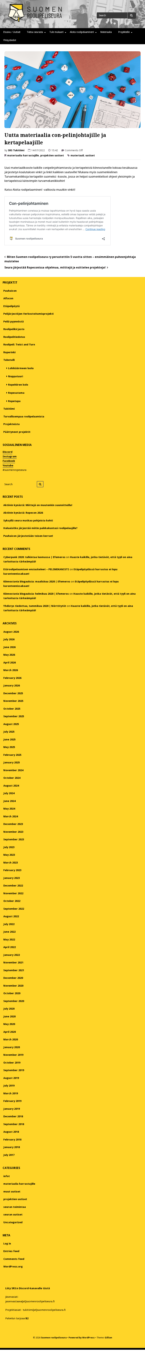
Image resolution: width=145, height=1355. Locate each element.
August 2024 (11, 785)
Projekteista (11, 424)
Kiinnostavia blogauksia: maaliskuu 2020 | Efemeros (36, 581)
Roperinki (9, 352)
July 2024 (8, 793)
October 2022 (11, 901)
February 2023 (12, 870)
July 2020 (8, 1008)
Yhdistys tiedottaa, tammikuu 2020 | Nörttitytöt (34, 606)
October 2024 (11, 777)
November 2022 (13, 893)
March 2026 (10, 670)
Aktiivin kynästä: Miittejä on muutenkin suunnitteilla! (37, 505)
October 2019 (11, 1062)
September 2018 (13, 1124)
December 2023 (13, 824)
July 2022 (8, 924)
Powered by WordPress (82, 1337)
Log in (7, 1243)
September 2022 (13, 908)
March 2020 (10, 1039)
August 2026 (11, 631)
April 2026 (9, 662)
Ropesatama (16, 392)
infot (6, 1176)
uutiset (90, 155)
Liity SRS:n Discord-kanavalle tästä (27, 1288)
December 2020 (13, 978)
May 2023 (9, 854)
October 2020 (11, 993)
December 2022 (13, 885)
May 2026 (9, 654)
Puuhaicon (10, 290)
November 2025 (13, 701)
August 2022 (11, 916)
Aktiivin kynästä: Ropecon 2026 (23, 512)
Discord (7, 451)
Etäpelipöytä (11, 306)
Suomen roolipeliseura (54, 1337)
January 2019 (11, 1108)
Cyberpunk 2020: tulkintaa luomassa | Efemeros (34, 557)
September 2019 (13, 1070)
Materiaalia (106, 32)
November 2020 (13, 985)
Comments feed (13, 1259)
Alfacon (8, 298)
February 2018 (12, 1139)
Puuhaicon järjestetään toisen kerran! (28, 536)
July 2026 (8, 639)
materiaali (77, 155)
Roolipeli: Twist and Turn (19, 344)
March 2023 (10, 862)
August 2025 (11, 724)
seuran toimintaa (14, 1207)
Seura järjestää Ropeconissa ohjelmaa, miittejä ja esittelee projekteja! (55, 267)
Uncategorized (12, 1222)
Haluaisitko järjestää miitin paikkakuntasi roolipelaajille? (40, 528)
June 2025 (9, 739)
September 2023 (13, 839)
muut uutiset (11, 1191)
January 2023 (11, 878)
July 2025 (8, 731)
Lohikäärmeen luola (21, 368)
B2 (26, 1318)
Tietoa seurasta (35, 32)
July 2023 (8, 847)
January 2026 (11, 685)
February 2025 (12, 754)
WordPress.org (13, 1266)
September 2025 (13, 716)
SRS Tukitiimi (16, 150)
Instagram (10, 456)
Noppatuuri (15, 376)
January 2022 (11, 955)
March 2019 (10, 1093)
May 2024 (9, 808)
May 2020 (9, 1024)
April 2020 (9, 1031)
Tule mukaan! (56, 32)
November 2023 (13, 831)
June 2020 (9, 1016)
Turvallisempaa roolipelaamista (23, 416)
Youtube (8, 465)
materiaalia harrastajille (23, 155)
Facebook (9, 461)
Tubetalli (9, 360)
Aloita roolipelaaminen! (82, 32)
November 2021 (13, 962)
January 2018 (11, 1147)
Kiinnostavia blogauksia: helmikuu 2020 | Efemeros (36, 593)
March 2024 (10, 816)
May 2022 (9, 939)
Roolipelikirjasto (13, 329)
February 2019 (12, 1101)
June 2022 (9, 931)
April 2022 (9, 947)
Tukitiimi (9, 408)
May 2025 (9, 747)
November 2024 (13, 770)
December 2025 (13, 693)
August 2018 (11, 1131)
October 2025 (11, 708)
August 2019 (11, 1078)
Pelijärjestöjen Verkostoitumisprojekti (28, 313)
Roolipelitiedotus (14, 337)
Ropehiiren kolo (18, 384)
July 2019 (8, 1085)
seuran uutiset (12, 1214)
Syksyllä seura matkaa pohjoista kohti (28, 520)
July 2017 (8, 1155)
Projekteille (124, 32)
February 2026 (12, 678)
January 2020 (11, 1047)
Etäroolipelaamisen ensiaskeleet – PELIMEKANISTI (36, 569)
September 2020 (13, 1001)
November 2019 (13, 1054)
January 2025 (11, 762)
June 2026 (9, 647)
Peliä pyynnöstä (13, 321)
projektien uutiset (52, 155)
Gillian (108, 1337)
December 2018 (13, 1116)
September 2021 (13, 970)
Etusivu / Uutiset (11, 32)
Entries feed (11, 1251)
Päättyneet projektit (16, 432)
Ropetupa (14, 401)
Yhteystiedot (9, 40)
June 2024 (9, 801)
